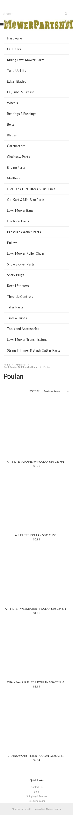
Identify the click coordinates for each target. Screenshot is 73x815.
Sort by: (34, 391)
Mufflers (13, 178)
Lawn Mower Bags (20, 210)
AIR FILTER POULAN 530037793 (35, 535)
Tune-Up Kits (16, 70)
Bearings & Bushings (21, 114)
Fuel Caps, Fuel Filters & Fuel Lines (31, 189)
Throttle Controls (20, 296)
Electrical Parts (18, 221)
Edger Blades (16, 81)
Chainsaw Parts (18, 157)
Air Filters (21, 365)
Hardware (14, 38)
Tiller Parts (15, 307)
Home (7, 365)
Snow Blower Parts (21, 264)
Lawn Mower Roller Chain (25, 253)
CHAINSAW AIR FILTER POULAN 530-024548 (35, 682)
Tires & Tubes (17, 318)
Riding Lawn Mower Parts (25, 60)
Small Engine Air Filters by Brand (21, 367)
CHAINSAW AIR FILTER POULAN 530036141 (36, 755)
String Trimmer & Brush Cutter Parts (33, 350)
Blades (12, 135)
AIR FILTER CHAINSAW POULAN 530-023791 (35, 461)
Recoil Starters (18, 286)
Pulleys (12, 243)
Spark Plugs (15, 275)
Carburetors (16, 146)
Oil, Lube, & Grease (20, 92)
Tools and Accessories (23, 329)
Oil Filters (14, 49)
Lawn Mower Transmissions (27, 339)
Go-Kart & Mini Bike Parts (26, 200)
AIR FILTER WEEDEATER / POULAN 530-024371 (35, 608)
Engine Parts (16, 167)
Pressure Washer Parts (24, 232)
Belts (10, 124)
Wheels (12, 103)
